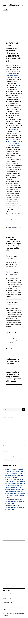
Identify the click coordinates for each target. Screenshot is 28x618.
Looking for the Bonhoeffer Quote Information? (10, 457)
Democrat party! (9, 469)
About (5, 609)
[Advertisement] (13, 26)
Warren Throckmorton (13, 5)
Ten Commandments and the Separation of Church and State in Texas (13, 455)
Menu (5, 9)
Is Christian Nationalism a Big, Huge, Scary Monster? (11, 456)
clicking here (14, 129)
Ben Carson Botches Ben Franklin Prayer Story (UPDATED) (12, 460)
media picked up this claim (13, 75)
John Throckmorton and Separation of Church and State (14, 501)
